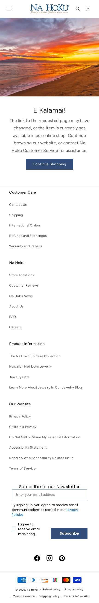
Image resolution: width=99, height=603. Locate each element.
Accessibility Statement (28, 447)
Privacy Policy (20, 416)
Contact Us (18, 205)
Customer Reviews (24, 285)
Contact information (77, 596)
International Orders (25, 225)
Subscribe (69, 533)
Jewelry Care (19, 377)
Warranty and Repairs (25, 246)
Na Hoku (32, 589)
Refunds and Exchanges (28, 236)
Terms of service (24, 596)
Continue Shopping (49, 164)
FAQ (12, 317)
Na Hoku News (21, 296)
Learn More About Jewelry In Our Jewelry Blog (45, 387)
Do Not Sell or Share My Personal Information (44, 437)
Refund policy (52, 589)
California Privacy (22, 427)
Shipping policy (49, 596)
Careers (15, 327)
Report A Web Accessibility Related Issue (41, 458)
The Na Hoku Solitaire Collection (34, 356)
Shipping (16, 215)
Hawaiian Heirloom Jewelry (30, 366)
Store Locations (21, 275)
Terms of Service (22, 468)
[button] (9, 9)
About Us (16, 306)
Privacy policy (74, 589)
